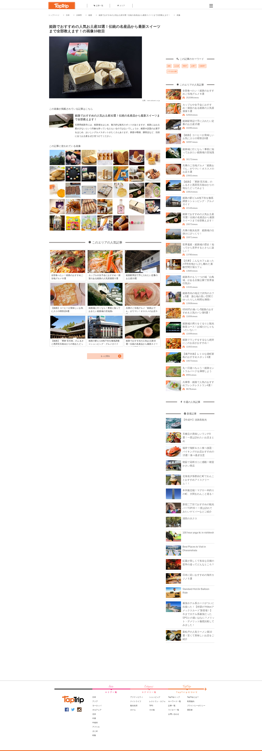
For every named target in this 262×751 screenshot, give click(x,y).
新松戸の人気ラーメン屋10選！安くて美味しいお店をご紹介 (198, 635)
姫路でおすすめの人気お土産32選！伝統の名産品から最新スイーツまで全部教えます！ (134, 15)
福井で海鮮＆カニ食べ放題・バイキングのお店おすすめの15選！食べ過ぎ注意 (198, 452)
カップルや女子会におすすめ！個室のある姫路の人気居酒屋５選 (198, 107)
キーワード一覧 (174, 701)
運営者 (190, 710)
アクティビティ (136, 697)
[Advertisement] (190, 39)
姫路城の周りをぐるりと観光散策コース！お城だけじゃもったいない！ (198, 326)
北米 (94, 714)
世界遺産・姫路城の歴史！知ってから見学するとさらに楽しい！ (198, 247)
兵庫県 (79, 15)
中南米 (95, 723)
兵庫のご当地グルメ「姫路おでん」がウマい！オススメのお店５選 (198, 168)
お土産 (176, 66)
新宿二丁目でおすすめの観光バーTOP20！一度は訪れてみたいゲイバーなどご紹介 (198, 508)
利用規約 (190, 701)
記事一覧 (99, 6)
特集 (94, 735)
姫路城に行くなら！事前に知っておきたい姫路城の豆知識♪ (198, 152)
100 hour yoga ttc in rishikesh (198, 532)
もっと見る (105, 356)
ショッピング (154, 697)
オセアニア (96, 710)
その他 (152, 710)
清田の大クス (190, 518)
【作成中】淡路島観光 (195, 419)
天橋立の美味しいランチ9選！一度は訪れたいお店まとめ (198, 437)
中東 (94, 718)
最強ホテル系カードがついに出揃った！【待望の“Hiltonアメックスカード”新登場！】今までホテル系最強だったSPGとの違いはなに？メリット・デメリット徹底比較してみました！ (198, 614)
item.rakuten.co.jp (153, 100)
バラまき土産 (172, 71)
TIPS (151, 706)
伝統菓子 (202, 66)
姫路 (90, 15)
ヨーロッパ (96, 706)
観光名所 (134, 706)
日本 (68, 15)
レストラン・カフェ (157, 701)
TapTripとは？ (193, 697)
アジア (95, 701)
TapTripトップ (174, 697)
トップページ (53, 15)
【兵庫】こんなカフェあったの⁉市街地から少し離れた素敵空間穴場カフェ (198, 263)
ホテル (133, 710)
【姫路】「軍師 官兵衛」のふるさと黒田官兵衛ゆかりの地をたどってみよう (198, 184)
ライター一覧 (173, 710)
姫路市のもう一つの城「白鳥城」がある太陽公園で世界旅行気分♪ (198, 280)
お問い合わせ (173, 714)
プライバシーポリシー (196, 706)
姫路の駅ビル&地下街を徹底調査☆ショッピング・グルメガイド (198, 201)
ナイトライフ (135, 701)
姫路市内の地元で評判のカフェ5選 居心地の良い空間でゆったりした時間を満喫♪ (198, 296)
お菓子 (193, 66)
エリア (122, 6)
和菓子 (185, 66)
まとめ (95, 731)
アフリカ (96, 727)
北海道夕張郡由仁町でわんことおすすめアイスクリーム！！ (198, 480)
